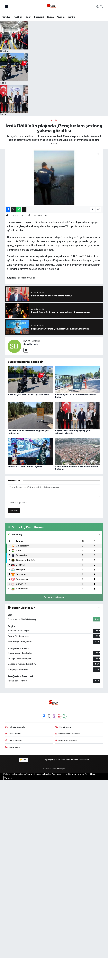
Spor (28, 17)
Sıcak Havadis (30, 344)
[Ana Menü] (6, 7)
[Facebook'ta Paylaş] (8, 209)
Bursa (50, 17)
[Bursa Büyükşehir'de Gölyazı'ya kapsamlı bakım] (78, 379)
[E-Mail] (25, 350)
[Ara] (101, 7)
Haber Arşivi (14, 747)
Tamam (8, 778)
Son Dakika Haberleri (67, 740)
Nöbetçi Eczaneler (17, 727)
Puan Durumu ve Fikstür (69, 734)
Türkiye (6, 17)
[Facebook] (44, 716)
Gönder (14, 510)
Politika (18, 17)
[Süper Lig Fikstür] (99, 608)
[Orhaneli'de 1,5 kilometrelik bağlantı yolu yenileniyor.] (30, 415)
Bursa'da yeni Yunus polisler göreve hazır (28, 395)
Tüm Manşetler (15, 740)
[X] (49, 716)
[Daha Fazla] (24, 209)
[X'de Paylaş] (13, 209)
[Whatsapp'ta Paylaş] (18, 209)
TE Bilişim (61, 769)
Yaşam (60, 17)
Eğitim (71, 17)
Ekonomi (39, 17)
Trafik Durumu (14, 734)
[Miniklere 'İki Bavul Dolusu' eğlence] (30, 451)
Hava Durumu (65, 727)
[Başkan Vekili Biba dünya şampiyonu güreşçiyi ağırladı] (78, 415)
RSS (24, 760)
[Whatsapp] (64, 716)
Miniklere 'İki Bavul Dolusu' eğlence (25, 467)
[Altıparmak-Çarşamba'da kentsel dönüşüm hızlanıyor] (78, 451)
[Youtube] (59, 716)
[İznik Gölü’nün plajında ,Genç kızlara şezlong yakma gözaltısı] (54, 177)
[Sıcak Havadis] (52, 6)
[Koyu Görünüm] (97, 7)
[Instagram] (54, 716)
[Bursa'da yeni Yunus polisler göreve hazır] (30, 379)
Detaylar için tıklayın (54, 597)
